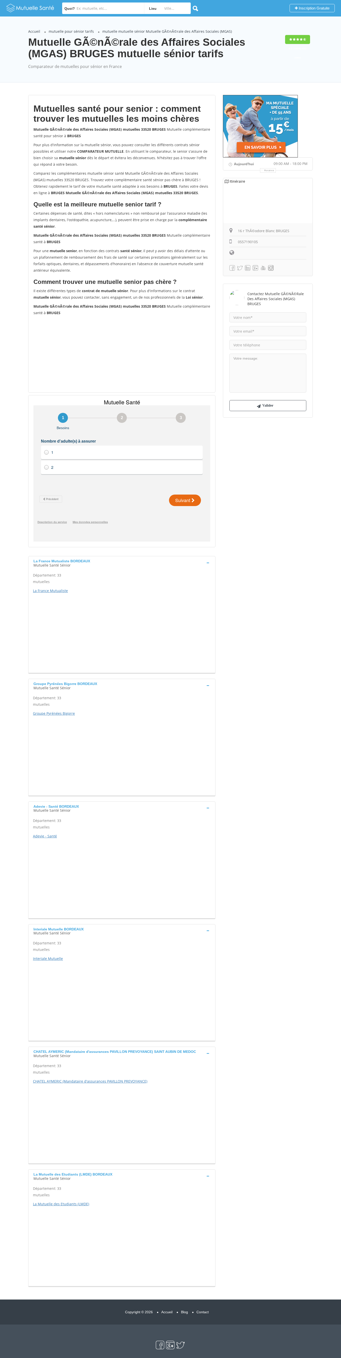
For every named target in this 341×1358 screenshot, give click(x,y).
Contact (202, 1312)
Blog (184, 1312)
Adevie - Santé (45, 836)
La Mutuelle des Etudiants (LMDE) (61, 1204)
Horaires (269, 170)
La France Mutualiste (50, 590)
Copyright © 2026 (139, 1312)
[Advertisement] (121, 354)
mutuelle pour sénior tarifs (71, 31)
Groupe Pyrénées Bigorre (54, 713)
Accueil (34, 31)
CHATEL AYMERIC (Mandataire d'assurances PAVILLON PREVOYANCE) (90, 1081)
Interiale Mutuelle (48, 958)
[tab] (121, 562)
